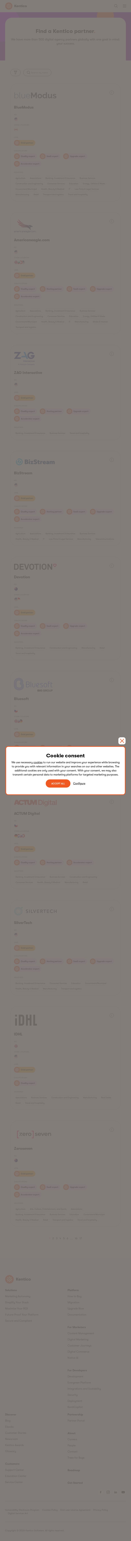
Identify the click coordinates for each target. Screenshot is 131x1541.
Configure (79, 783)
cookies (37, 762)
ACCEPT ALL (58, 783)
